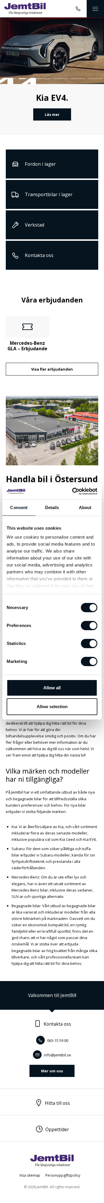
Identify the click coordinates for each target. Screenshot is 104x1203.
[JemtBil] (25, 8)
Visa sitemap (29, 1175)
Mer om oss (52, 1070)
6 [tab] (95, 78)
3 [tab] (43, 78)
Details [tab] (52, 507)
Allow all (52, 687)
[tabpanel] (52, 76)
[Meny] (95, 8)
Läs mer (52, 114)
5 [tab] (78, 78)
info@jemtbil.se (57, 1055)
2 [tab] (26, 78)
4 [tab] (60, 78)
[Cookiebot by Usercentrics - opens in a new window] (73, 491)
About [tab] (85, 507)
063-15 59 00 (57, 1040)
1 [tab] (8, 78)
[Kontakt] (78, 8)
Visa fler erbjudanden (52, 369)
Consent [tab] (18, 507)
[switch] (89, 625)
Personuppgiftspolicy (62, 1175)
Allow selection (52, 706)
